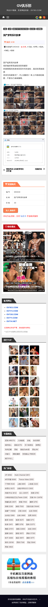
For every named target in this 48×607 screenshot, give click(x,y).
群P (28, 249)
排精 (9, 506)
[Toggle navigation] (7, 17)
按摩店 (38, 445)
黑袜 (16, 449)
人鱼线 (33, 484)
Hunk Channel (22, 475)
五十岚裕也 (29, 445)
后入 (23, 493)
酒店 (20, 538)
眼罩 (9, 520)
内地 (5, 29)
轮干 (9, 538)
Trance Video (26, 479)
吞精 (35, 493)
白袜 (21, 515)
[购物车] (40, 17)
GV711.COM (12, 318)
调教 (32, 249)
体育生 (10, 488)
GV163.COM (12, 307)
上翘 (21, 484)
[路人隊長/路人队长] (13, 412)
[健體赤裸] (13, 402)
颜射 (12, 50)
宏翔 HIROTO (10, 440)
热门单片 (32, 29)
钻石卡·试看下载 (10, 252)
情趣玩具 (10, 502)
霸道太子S (18, 445)
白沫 (33, 511)
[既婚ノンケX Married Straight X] (13, 381)
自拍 (32, 529)
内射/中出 (11, 493)
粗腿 (30, 520)
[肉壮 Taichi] (24, 412)
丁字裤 (10, 484)
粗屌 (20, 520)
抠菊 (23, 502)
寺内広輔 (8, 449)
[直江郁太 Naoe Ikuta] (34, 422)
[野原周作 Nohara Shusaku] (34, 412)
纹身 (9, 524)
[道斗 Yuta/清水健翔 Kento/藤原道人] (24, 391)
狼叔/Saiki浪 (24, 449)
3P (8, 475)
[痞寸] (24, 381)
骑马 (9, 542)
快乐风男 (36, 440)
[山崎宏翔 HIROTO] (13, 350)
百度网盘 (39, 29)
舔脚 (9, 533)
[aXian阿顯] (34, 402)
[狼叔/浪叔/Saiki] (13, 360)
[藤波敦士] (13, 422)
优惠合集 (8, 249)
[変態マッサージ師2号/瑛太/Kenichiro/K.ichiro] (34, 371)
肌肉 (41, 47)
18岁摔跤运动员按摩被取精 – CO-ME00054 (24, 286)
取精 (19, 249)
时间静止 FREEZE (29, 454)
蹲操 (30, 533)
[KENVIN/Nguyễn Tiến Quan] (24, 350)
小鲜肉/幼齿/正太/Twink (16, 497)
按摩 (24, 47)
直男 (32, 515)
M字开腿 (10, 479)
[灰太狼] (24, 422)
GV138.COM (12, 314)
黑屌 (20, 542)
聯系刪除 (33, 602)
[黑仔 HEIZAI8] (13, 391)
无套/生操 (32, 506)
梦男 (36, 47)
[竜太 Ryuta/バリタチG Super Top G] (24, 371)
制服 (14, 249)
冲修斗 (7, 454)
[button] (44, 17)
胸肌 (7, 50)
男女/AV (35, 449)
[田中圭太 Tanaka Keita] (34, 391)
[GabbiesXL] (24, 402)
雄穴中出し (9, 458)
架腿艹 (10, 511)
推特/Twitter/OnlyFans (20, 29)
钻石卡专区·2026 (26, 283)
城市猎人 (8, 445)
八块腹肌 (21, 440)
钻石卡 (23, 216)
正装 (22, 511)
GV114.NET (12, 321)
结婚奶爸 (38, 169)
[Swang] (34, 350)
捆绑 (34, 502)
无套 (30, 47)
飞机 (18, 252)
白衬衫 (10, 515)
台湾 (10, 29)
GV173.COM (12, 311)
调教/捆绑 (16, 454)
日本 (23, 249)
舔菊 (20, 533)
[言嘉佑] (13, 371)
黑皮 (31, 542)
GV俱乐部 (24, 5)
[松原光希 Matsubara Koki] (34, 360)
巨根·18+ (36, 497)
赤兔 (28, 440)
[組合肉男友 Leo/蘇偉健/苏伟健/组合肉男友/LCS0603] (24, 360)
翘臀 (19, 524)
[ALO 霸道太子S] (34, 381)
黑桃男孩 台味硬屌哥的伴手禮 (15, 170)
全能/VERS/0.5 (25, 488)
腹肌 (20, 529)
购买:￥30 (10, 42)
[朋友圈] (37, 17)
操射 (20, 506)
